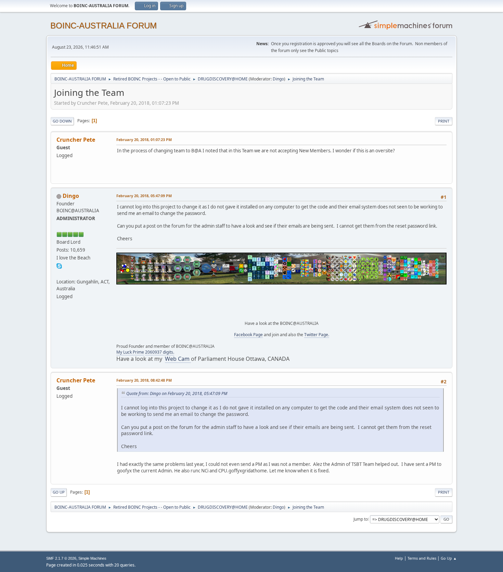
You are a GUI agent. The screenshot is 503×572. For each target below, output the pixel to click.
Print (443, 121)
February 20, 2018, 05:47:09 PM (144, 195)
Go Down (62, 121)
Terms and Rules (422, 558)
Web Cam (178, 359)
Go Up (59, 492)
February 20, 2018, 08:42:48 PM (144, 380)
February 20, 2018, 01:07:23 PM (144, 139)
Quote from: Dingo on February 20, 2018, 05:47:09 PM (176, 393)
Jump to (360, 519)
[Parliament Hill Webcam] (59, 273)
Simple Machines (92, 558)
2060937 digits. (159, 352)
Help (399, 558)
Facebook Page (248, 335)
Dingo (278, 79)
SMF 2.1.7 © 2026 (61, 558)
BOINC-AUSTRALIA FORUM (103, 25)
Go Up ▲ (449, 558)
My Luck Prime (130, 352)
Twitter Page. (316, 335)
